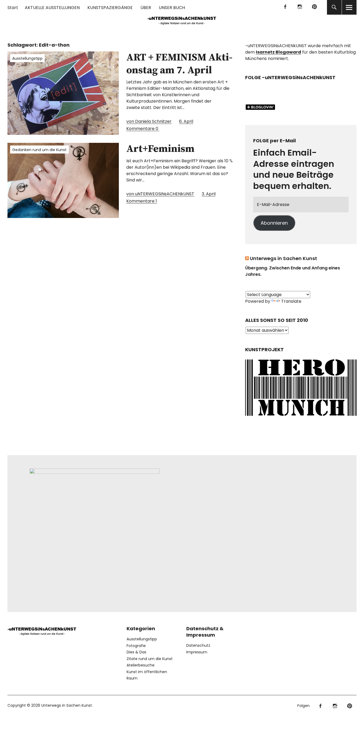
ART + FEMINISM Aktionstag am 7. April (179, 64)
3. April (209, 194)
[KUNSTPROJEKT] (300, 417)
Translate (291, 301)
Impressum (196, 652)
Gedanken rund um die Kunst (39, 149)
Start (12, 8)
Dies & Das (136, 652)
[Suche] (334, 7)
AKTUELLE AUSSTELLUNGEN (52, 8)
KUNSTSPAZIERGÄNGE (110, 8)
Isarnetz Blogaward (278, 52)
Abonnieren (274, 223)
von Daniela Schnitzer (149, 121)
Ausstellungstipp (27, 58)
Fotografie (136, 645)
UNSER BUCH (172, 8)
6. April (186, 121)
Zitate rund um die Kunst (150, 658)
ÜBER (145, 8)
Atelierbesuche (141, 665)
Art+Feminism (160, 149)
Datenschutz (198, 645)
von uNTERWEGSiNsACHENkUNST (160, 194)
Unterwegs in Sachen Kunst (283, 258)
